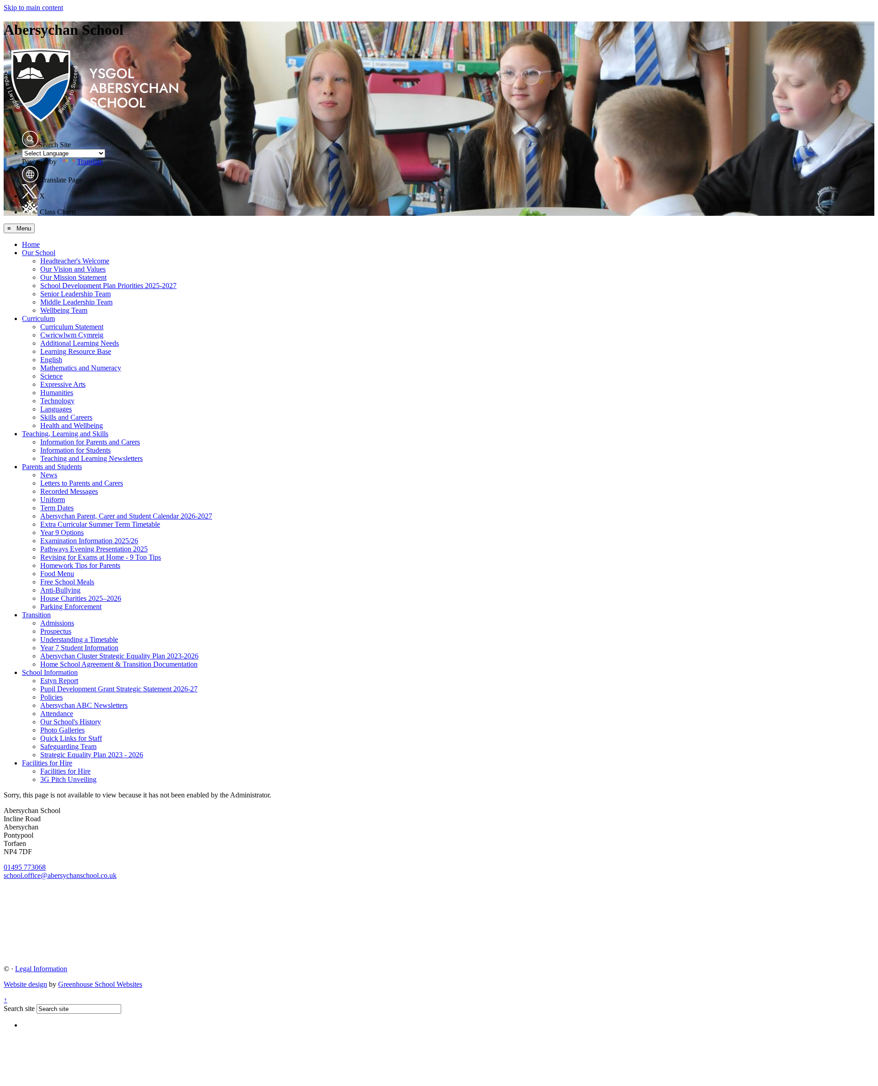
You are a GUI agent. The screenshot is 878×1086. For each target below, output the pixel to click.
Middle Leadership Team (76, 302)
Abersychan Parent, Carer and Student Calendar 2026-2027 (126, 516)
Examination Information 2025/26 (89, 541)
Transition (36, 615)
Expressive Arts (63, 384)
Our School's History (70, 722)
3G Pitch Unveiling (68, 779)
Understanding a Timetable (79, 639)
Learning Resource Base (75, 351)
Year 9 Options (62, 532)
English (51, 360)
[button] (30, 139)
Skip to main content (33, 7)
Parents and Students (52, 467)
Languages (56, 409)
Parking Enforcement (71, 606)
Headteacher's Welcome (74, 261)
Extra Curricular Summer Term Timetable (100, 524)
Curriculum (38, 318)
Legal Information (41, 969)
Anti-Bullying (60, 590)
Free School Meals (67, 582)
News (48, 475)
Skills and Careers (66, 417)
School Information (50, 672)
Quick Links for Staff (71, 738)
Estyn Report (59, 681)
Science (51, 376)
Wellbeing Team (63, 310)
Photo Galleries (62, 730)
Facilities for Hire (47, 763)
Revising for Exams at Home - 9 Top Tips (100, 557)
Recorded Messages (69, 491)
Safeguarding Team (68, 746)
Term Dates (57, 508)
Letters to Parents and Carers (81, 483)
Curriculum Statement (71, 327)
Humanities (56, 392)
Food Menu (57, 574)
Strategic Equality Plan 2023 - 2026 (91, 755)
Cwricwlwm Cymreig (71, 335)
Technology (57, 401)
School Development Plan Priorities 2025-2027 (108, 285)
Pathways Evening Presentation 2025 (94, 549)
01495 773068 (25, 867)
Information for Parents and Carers (90, 442)
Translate (90, 162)
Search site (19, 1008)
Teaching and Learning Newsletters (91, 458)
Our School (38, 253)
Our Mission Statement (73, 277)
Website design (25, 984)
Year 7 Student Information (79, 648)
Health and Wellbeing (71, 425)
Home (31, 244)
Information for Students (75, 450)
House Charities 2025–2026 (80, 598)
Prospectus (55, 631)
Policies (51, 697)
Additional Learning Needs (79, 343)
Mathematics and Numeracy (80, 368)
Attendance (56, 713)
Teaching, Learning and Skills (65, 434)
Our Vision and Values (73, 269)
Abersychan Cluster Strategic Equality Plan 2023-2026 (119, 656)
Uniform (52, 499)
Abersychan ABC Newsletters (84, 705)
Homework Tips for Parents (80, 565)
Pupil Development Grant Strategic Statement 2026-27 (119, 689)
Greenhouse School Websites (100, 984)
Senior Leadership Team (75, 294)
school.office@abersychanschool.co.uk (60, 875)
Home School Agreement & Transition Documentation (119, 664)
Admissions (57, 623)
